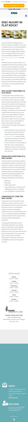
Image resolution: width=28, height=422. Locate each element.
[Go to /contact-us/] (15, 391)
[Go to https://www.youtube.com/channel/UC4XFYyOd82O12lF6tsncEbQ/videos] (16, 13)
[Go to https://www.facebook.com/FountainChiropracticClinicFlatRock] (12, 13)
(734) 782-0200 (14, 9)
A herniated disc (9, 136)
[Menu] (26, 16)
